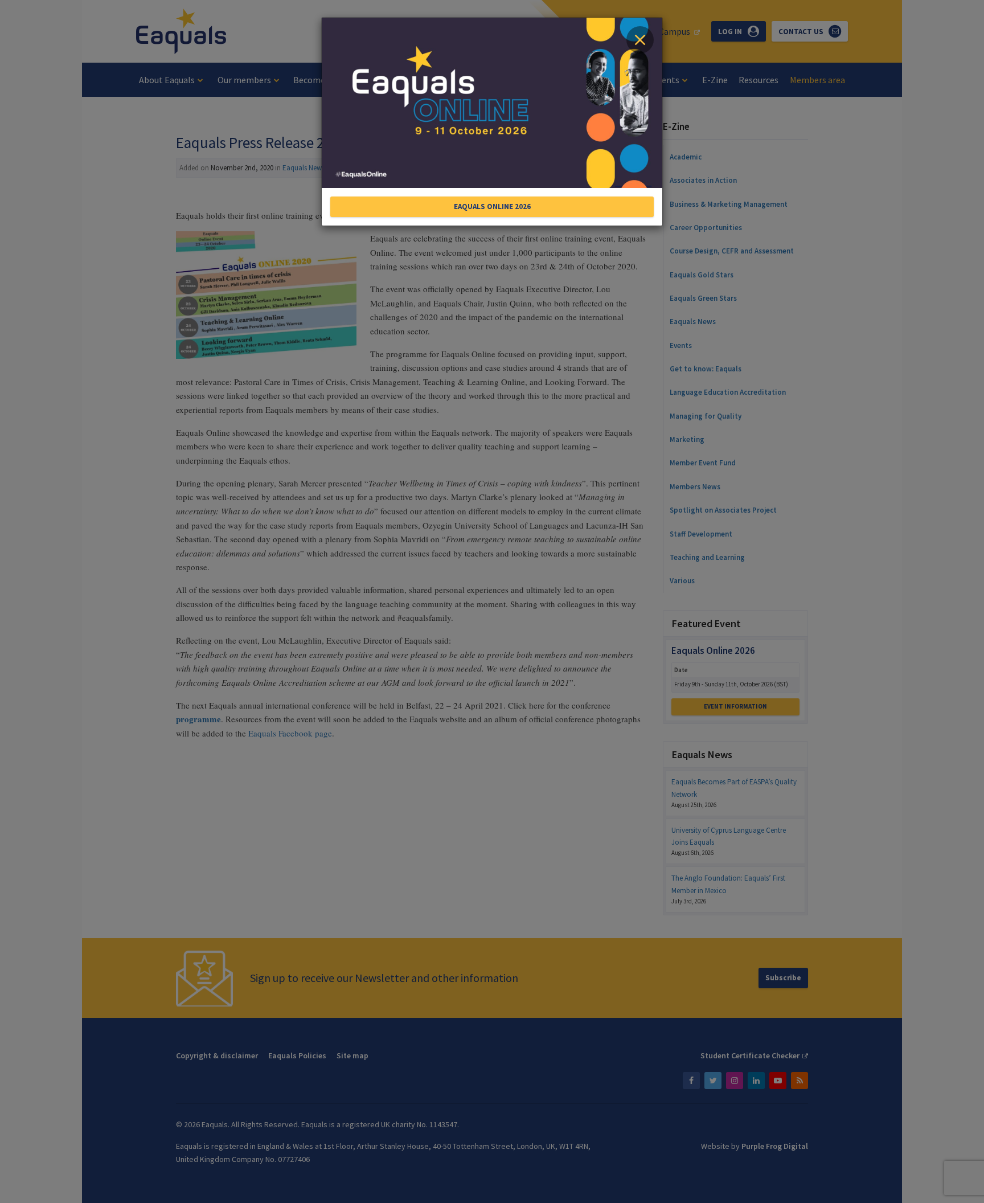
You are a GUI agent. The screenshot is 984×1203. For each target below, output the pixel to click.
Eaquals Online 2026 (492, 206)
